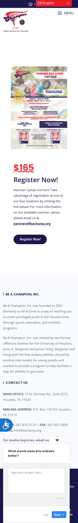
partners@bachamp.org (32, 223)
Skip (45, 514)
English (48, 3)
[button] (65, 13)
